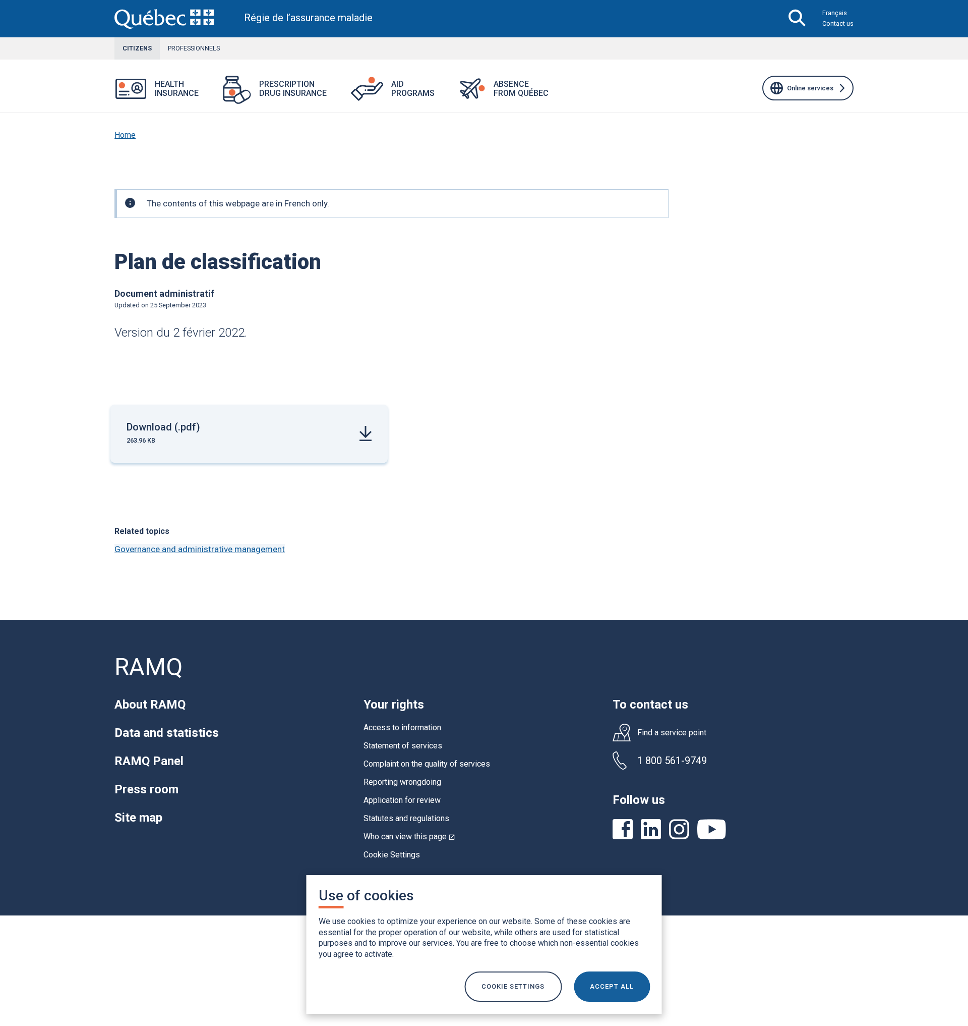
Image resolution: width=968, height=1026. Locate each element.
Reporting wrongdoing (402, 782)
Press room (146, 789)
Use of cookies (366, 895)
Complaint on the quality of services (427, 764)
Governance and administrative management (199, 549)
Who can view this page (409, 836)
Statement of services (403, 745)
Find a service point (671, 733)
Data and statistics (166, 733)
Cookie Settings (392, 854)
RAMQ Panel (149, 761)
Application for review (402, 800)
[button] (211, 95)
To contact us (650, 704)
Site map (138, 818)
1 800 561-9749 (672, 760)
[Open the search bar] (797, 18)
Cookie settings (512, 986)
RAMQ (148, 667)
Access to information (402, 727)
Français (834, 13)
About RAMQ (150, 704)
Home (125, 135)
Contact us (838, 23)
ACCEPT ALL (612, 986)
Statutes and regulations (406, 818)
